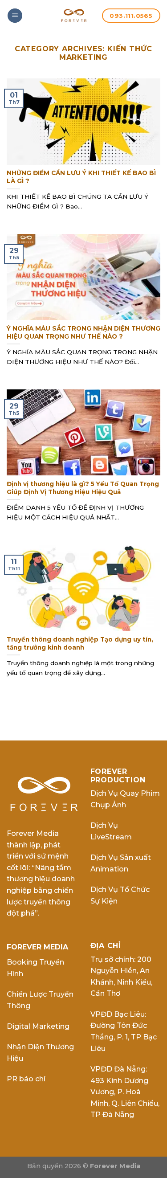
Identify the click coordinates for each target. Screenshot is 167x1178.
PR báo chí (26, 1079)
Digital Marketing (38, 1026)
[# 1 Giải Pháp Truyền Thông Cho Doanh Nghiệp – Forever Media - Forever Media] (74, 15)
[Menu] (15, 15)
